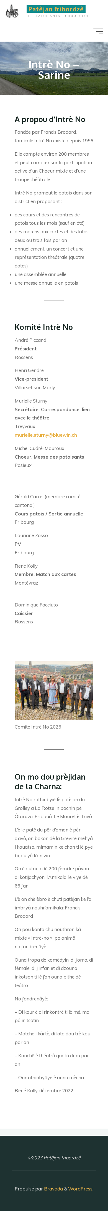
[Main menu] (98, 31)
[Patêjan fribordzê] (14, 10)
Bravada (53, 1189)
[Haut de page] (86, 1189)
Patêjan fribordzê (56, 9)
